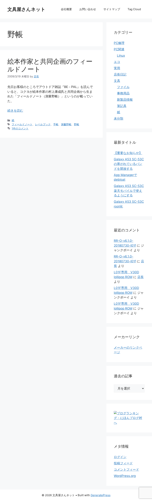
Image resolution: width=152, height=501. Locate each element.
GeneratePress (100, 495)
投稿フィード (123, 463)
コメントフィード (126, 469)
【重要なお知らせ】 (128, 153)
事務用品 (123, 93)
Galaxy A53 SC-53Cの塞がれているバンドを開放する (129, 164)
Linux (121, 55)
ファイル (123, 87)
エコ (117, 62)
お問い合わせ (87, 9)
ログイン (120, 457)
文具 (117, 81)
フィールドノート (22, 124)
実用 (117, 68)
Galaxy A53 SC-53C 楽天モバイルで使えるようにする (129, 190)
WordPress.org (125, 476)
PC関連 (119, 49)
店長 (140, 277)
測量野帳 (66, 124)
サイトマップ (111, 9)
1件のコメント (20, 128)
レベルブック (43, 124)
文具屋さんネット (26, 9)
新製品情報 (125, 99)
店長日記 (120, 74)
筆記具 (121, 106)
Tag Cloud (134, 9)
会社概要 (66, 9)
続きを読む (15, 110)
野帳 (76, 124)
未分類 (118, 118)
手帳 (55, 124)
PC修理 (119, 43)
